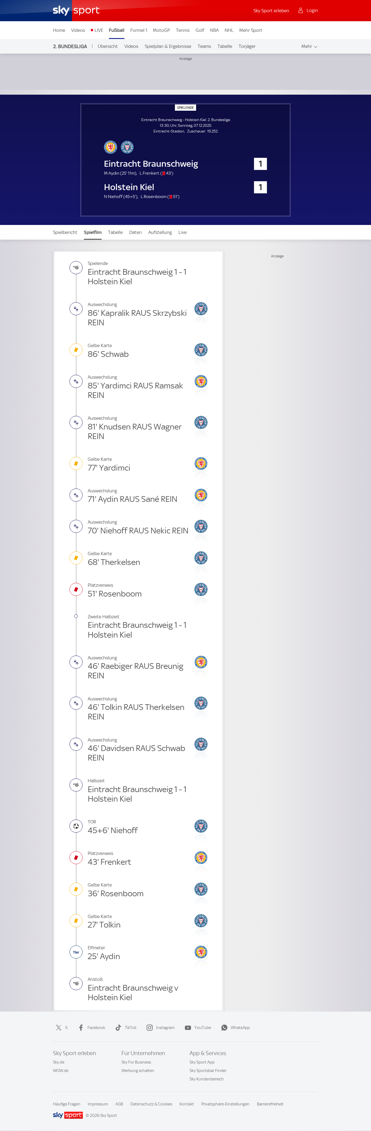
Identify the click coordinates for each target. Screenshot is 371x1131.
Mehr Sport (250, 30)
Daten (135, 232)
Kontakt (187, 1104)
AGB (119, 1104)
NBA (214, 30)
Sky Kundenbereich (207, 1079)
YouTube (202, 1027)
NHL (229, 30)
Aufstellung (160, 232)
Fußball (116, 30)
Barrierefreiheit (270, 1104)
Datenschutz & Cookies (151, 1104)
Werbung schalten (137, 1070)
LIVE (99, 30)
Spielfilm (93, 232)
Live (182, 232)
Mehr (306, 46)
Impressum (98, 1104)
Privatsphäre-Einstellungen (225, 1104)
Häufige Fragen (66, 1104)
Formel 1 (138, 30)
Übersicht (108, 46)
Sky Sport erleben (271, 10)
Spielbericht (65, 232)
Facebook (96, 1027)
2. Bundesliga (70, 46)
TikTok (130, 1027)
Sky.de (58, 1062)
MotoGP (161, 30)
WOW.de (60, 1070)
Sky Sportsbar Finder (208, 1070)
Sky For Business (136, 1062)
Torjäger (247, 46)
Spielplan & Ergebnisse (168, 46)
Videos (78, 30)
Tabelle (225, 46)
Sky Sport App (202, 1062)
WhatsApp (240, 1027)
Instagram (165, 1027)
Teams (204, 46)
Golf (200, 30)
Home (59, 30)
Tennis (183, 30)
